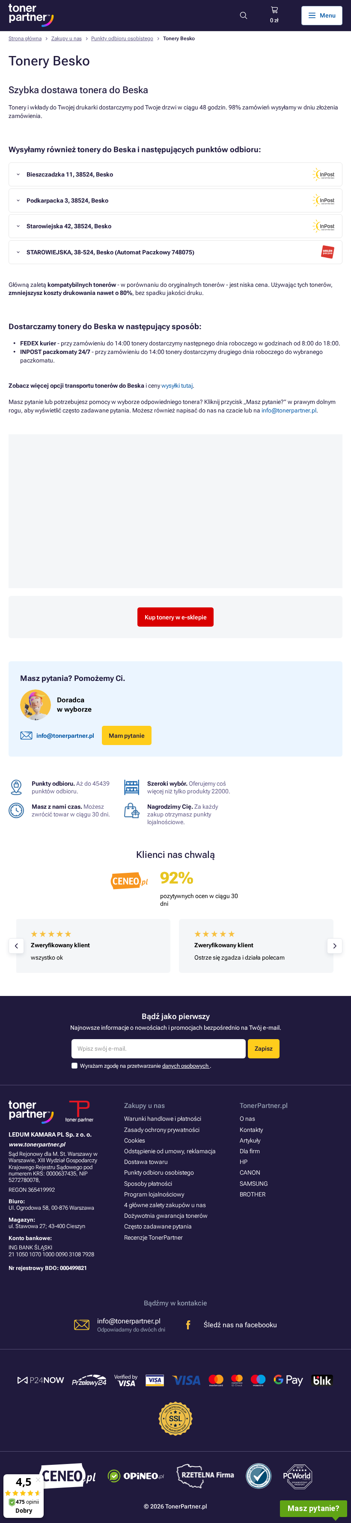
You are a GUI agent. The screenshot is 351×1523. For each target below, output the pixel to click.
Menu (328, 15)
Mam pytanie (127, 735)
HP (243, 1161)
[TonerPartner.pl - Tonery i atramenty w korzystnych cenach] (31, 15)
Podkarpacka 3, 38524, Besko (67, 200)
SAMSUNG (254, 1183)
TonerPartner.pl (264, 1106)
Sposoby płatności (148, 1183)
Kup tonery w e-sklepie (176, 617)
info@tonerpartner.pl (289, 410)
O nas (247, 1118)
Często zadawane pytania (158, 1226)
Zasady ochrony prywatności (161, 1129)
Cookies (134, 1140)
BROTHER (252, 1194)
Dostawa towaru (146, 1161)
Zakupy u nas (66, 38)
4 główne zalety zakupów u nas (165, 1205)
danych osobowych (186, 1066)
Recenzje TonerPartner (153, 1237)
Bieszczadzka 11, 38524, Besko (70, 174)
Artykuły (250, 1140)
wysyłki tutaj (177, 385)
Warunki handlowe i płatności (162, 1118)
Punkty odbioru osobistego (122, 38)
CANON (250, 1172)
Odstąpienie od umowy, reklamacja (170, 1151)
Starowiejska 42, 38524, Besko (69, 226)
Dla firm (250, 1151)
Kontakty (251, 1129)
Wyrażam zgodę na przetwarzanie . (145, 1066)
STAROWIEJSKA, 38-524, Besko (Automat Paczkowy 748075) (110, 252)
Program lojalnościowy (154, 1194)
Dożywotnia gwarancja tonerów (166, 1215)
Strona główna (25, 38)
